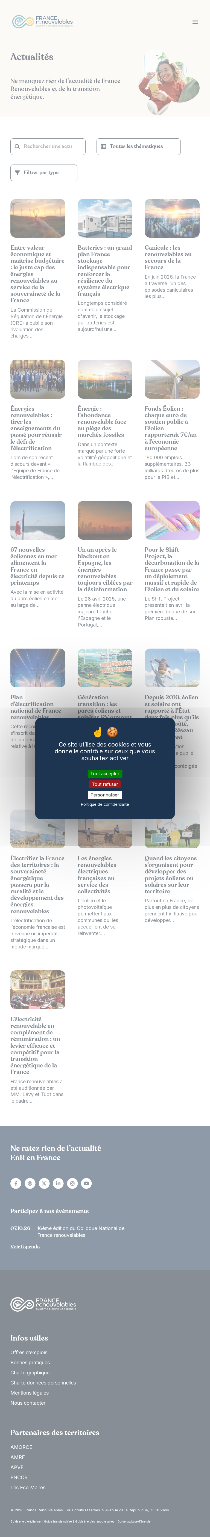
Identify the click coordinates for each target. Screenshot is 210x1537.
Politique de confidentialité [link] (105, 804)
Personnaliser (105, 795)
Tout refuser (105, 784)
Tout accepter (104, 773)
